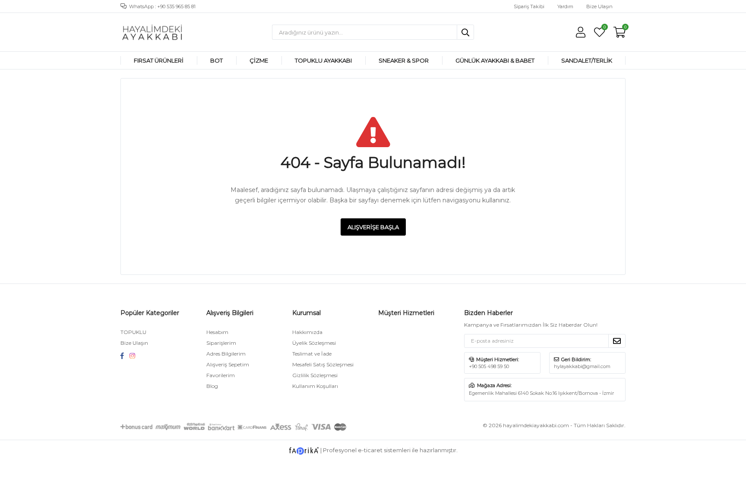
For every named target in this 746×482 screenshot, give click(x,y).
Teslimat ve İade (312, 353)
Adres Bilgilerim (226, 353)
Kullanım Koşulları (315, 386)
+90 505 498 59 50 (489, 366)
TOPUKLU (133, 332)
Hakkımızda (307, 332)
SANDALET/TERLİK (586, 60)
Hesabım (217, 332)
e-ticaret (370, 450)
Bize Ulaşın (599, 6)
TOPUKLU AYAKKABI (323, 60)
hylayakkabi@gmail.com (582, 366)
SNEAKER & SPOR (404, 60)
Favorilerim (604, 28)
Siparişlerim (221, 343)
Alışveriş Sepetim (227, 364)
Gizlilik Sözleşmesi (315, 375)
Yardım (565, 6)
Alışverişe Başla (373, 227)
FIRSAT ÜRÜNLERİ (158, 60)
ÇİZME (259, 60)
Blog (212, 386)
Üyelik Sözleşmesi (314, 343)
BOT (216, 60)
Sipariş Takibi (529, 6)
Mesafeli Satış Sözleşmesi (323, 364)
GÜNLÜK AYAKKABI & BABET (494, 60)
